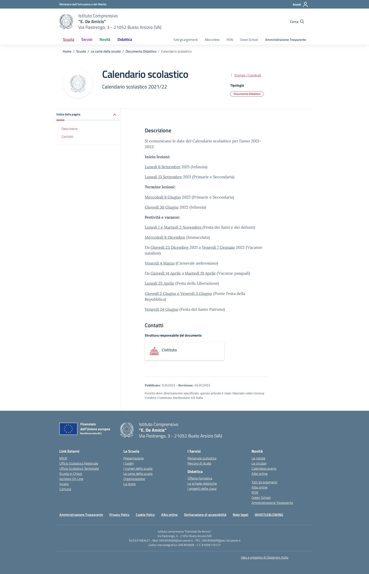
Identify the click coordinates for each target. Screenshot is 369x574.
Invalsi (64, 483)
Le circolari (259, 463)
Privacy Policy (119, 514)
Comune (65, 489)
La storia (129, 483)
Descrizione (70, 128)
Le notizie (258, 458)
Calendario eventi (264, 468)
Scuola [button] (68, 39)
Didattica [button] (124, 39)
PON (230, 39)
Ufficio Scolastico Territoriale (79, 468)
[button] (88, 115)
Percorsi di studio (199, 463)
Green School (249, 39)
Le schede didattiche (202, 483)
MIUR (63, 458)
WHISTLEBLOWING (269, 514)
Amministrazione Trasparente (285, 39)
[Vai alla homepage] (66, 21)
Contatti (67, 136)
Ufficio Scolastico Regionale (78, 463)
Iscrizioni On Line (71, 478)
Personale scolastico (201, 458)
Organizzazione (134, 478)
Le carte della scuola (137, 473)
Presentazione (133, 458)
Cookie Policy (145, 514)
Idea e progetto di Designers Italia (264, 557)
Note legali (240, 514)
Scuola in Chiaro (70, 473)
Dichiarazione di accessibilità (205, 514)
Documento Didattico (247, 93)
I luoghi (128, 463)
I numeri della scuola (137, 468)
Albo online (212, 39)
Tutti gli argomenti (185, 39)
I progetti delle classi (202, 488)
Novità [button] (105, 39)
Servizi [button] (86, 39)
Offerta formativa (199, 478)
